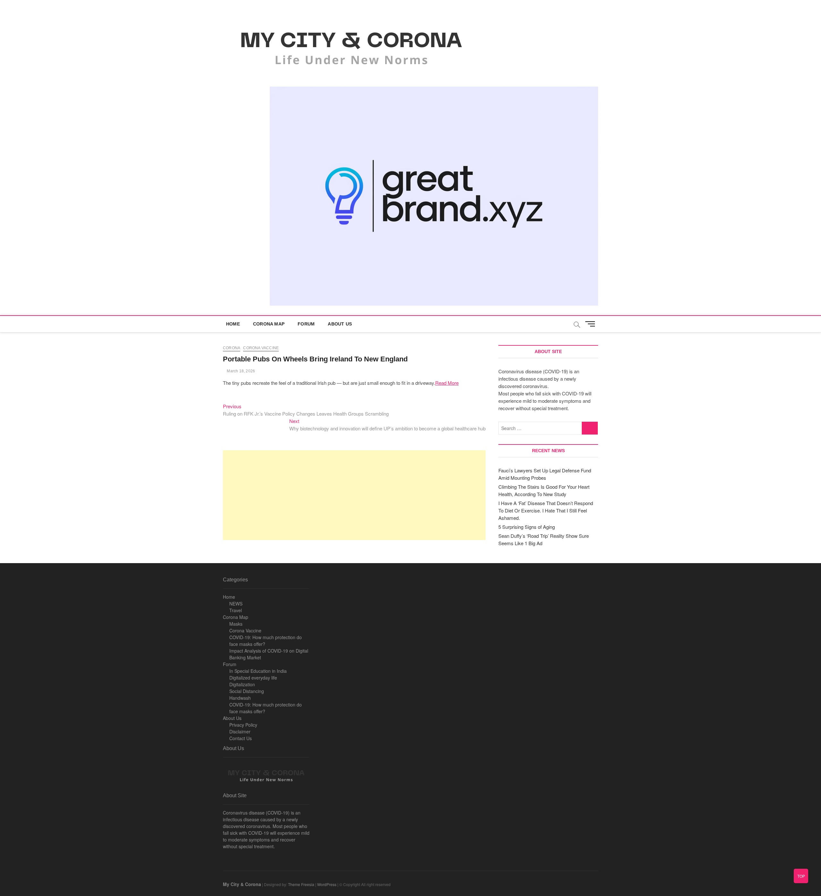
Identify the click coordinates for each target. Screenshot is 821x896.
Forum (306, 323)
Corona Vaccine (245, 630)
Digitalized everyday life (253, 677)
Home (233, 323)
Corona (231, 348)
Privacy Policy (243, 725)
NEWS (235, 603)
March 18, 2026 (240, 371)
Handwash (240, 698)
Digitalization (242, 684)
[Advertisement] (354, 495)
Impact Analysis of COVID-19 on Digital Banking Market (268, 654)
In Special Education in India (258, 671)
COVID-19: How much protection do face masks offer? (265, 640)
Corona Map (268, 323)
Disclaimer (239, 731)
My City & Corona (242, 884)
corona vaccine (261, 348)
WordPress (326, 884)
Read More (447, 382)
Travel (235, 610)
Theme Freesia (301, 884)
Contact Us (240, 738)
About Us (340, 323)
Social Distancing (246, 691)
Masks (235, 624)
